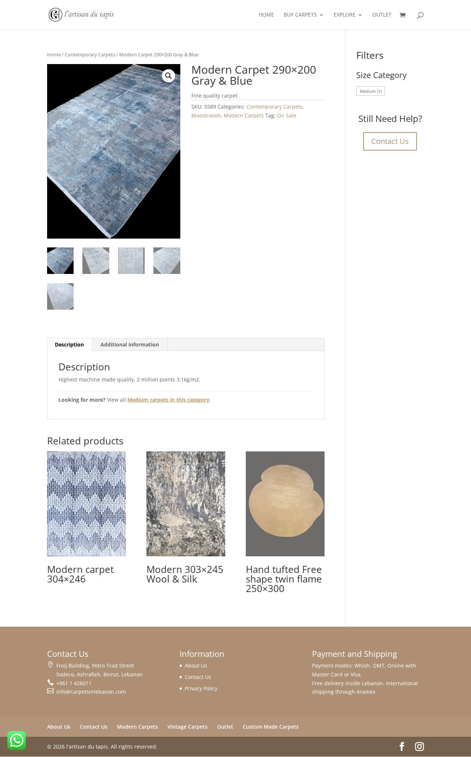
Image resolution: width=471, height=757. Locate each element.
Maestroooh (206, 115)
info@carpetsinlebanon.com (91, 691)
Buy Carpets (300, 15)
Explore (344, 15)
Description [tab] (69, 344)
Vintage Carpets (187, 726)
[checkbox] (370, 91)
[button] (168, 75)
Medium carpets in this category (168, 399)
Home (266, 15)
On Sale (286, 115)
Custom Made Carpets (271, 726)
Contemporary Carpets (90, 54)
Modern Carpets (244, 115)
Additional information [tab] (129, 344)
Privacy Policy (201, 688)
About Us (196, 665)
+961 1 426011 (74, 683)
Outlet (382, 15)
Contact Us (390, 141)
